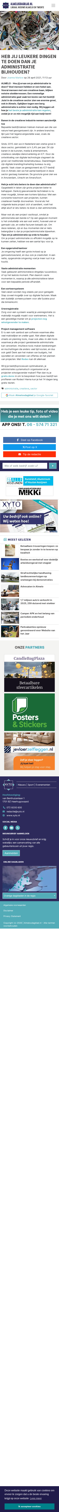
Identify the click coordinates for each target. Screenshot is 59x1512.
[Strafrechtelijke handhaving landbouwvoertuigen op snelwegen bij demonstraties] (10, 577)
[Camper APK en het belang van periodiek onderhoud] (10, 618)
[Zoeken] (52, 466)
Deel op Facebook (32, 439)
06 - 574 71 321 (42, 424)
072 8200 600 (14, 807)
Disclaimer (8, 910)
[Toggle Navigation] (53, 5)
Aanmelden (11, 853)
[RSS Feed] (18, 827)
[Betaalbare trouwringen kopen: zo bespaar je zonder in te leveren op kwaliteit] (10, 550)
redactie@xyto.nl (15, 811)
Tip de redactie (32, 454)
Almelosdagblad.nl (22, 4)
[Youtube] (12, 827)
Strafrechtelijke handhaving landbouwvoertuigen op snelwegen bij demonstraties (36, 576)
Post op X (31, 447)
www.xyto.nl (13, 815)
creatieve (24, 388)
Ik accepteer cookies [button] (29, 1506)
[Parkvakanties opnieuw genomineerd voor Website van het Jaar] (10, 631)
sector (33, 388)
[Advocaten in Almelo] (10, 591)
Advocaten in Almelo (31, 586)
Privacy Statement (12, 916)
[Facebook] (6, 827)
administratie (11, 388)
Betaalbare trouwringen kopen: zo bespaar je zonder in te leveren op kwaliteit (39, 549)
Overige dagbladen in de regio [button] (20, 895)
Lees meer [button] (36, 1498)
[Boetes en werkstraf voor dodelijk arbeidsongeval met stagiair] (10, 564)
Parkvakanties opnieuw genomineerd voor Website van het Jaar (37, 630)
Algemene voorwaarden (14, 905)
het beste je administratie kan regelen (29, 110)
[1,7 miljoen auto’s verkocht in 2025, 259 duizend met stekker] (10, 604)
